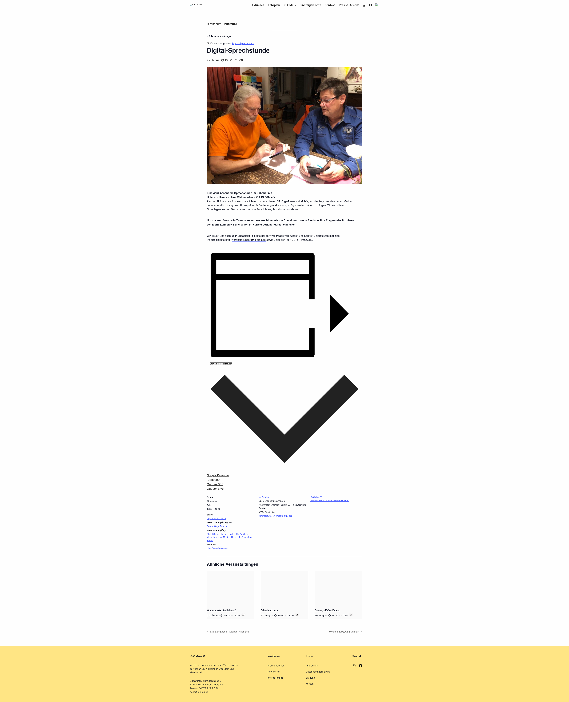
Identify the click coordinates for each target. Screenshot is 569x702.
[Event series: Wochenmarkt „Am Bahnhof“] (243, 614)
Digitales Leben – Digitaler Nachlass (229, 631)
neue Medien (224, 537)
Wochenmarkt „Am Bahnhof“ (221, 610)
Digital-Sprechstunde (216, 518)
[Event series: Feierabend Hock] (297, 614)
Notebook (235, 537)
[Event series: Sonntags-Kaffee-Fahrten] (351, 614)
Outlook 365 (215, 484)
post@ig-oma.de (199, 691)
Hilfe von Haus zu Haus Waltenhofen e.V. (329, 500)
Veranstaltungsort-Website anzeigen (276, 515)
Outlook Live (215, 488)
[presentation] (230, 588)
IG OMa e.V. (316, 497)
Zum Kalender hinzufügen (221, 364)
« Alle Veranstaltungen (219, 36)
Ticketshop (230, 24)
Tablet (210, 540)
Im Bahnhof (264, 497)
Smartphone (247, 537)
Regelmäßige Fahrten (217, 526)
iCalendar (213, 480)
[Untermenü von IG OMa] (295, 5)
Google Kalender (218, 475)
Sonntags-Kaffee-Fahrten (327, 610)
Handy (231, 534)
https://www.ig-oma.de (217, 548)
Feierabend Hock (269, 610)
